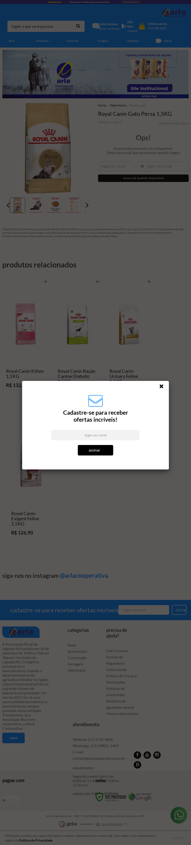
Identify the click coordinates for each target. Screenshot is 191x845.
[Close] (163, 388)
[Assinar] (95, 451)
